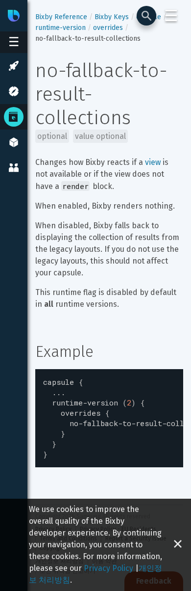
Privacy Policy (108, 568)
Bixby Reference (61, 17)
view (153, 162)
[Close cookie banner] (178, 545)
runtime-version (60, 28)
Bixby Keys (112, 17)
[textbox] (109, 418)
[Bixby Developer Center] (13, 15)
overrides (108, 28)
